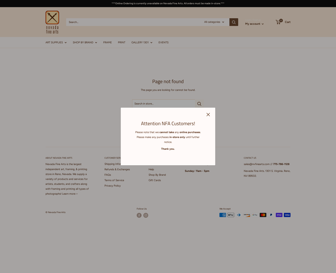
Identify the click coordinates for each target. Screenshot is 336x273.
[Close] (208, 114)
